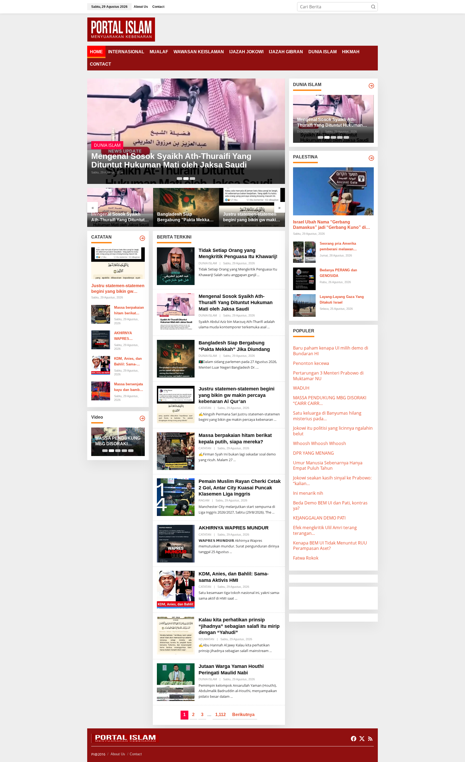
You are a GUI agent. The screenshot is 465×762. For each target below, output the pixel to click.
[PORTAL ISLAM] (121, 29)
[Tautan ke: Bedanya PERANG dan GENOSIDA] (304, 279)
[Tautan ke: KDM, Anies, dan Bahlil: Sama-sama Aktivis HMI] (100, 365)
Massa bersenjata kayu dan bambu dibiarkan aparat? (128, 387)
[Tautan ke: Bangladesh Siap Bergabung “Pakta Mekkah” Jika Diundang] (186, 207)
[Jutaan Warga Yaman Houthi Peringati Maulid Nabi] (231, 696)
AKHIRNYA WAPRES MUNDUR (123, 336)
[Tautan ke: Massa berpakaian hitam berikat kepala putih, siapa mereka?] (100, 314)
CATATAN (205, 408)
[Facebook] (353, 738)
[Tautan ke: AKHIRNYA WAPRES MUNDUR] (100, 339)
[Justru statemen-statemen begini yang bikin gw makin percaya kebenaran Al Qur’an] (275, 419)
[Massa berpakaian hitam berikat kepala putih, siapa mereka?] (234, 460)
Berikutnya (243, 714)
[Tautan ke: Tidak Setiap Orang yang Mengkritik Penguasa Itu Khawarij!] (176, 266)
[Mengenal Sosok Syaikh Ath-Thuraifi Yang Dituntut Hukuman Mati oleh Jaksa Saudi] (268, 327)
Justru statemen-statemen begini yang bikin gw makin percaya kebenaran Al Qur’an (251, 217)
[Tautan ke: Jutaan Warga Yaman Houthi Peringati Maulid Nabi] (176, 682)
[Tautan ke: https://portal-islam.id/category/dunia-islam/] (371, 86)
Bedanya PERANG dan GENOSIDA (338, 273)
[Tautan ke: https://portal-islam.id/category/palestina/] (371, 158)
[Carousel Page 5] (130, 450)
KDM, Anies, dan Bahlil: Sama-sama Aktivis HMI (128, 362)
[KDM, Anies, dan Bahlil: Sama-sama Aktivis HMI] (236, 598)
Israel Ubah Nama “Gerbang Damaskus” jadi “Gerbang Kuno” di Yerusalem (329, 225)
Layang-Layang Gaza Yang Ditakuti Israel (342, 299)
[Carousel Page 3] (192, 178)
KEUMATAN (206, 639)
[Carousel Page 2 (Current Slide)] (186, 178)
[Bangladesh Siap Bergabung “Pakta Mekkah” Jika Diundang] (257, 367)
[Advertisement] (336, 597)
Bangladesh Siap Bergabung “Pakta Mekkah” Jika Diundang (185, 217)
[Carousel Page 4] (124, 450)
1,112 (220, 714)
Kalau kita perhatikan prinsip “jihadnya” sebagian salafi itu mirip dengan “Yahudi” (239, 626)
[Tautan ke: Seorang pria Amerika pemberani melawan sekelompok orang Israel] (304, 252)
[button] (373, 6)
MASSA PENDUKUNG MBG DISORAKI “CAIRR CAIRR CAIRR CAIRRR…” (117, 441)
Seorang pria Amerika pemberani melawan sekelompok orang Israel (340, 246)
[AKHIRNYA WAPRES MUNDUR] (231, 552)
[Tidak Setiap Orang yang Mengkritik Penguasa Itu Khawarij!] (258, 275)
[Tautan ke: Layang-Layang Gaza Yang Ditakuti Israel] (304, 305)
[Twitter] (361, 738)
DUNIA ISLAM (107, 145)
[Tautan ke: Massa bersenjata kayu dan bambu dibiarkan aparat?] (100, 391)
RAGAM (204, 500)
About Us (118, 754)
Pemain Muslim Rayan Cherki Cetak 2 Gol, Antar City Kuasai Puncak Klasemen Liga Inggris (240, 488)
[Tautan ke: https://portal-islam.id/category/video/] (142, 418)
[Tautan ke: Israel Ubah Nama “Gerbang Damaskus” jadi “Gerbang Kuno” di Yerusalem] (333, 191)
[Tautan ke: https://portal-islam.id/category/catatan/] (142, 238)
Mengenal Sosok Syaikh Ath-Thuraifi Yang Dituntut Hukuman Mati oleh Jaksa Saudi (171, 160)
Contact (136, 754)
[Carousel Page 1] (179, 178)
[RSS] (370, 738)
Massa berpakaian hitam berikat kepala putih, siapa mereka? (129, 310)
